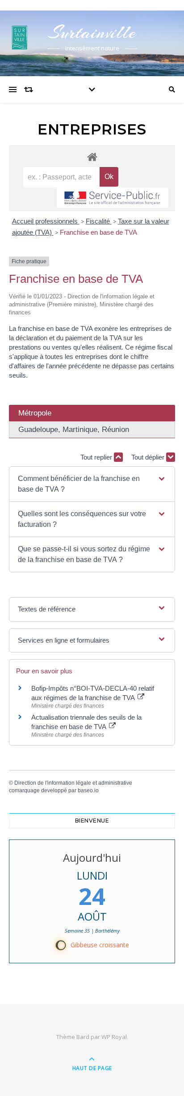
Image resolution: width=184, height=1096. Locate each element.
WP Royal (114, 1037)
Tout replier (97, 457)
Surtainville (92, 32)
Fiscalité (99, 221)
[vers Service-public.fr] (112, 197)
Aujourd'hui (92, 857)
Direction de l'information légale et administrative (73, 783)
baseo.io (88, 790)
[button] (92, 484)
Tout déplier (148, 457)
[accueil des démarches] (92, 156)
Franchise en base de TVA (98, 232)
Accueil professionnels (45, 221)
